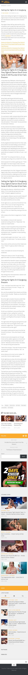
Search (2, 453)
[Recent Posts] (5, 596)
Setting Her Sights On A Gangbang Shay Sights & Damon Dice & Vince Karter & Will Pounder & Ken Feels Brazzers (13, 44)
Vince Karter (4, 407)
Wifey (8, 510)
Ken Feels (18, 405)
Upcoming (3, 510)
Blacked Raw (4, 553)
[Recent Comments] (22, 596)
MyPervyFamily (5, 575)
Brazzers (3, 5)
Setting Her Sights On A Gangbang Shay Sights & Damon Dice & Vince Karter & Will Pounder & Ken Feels (13, 49)
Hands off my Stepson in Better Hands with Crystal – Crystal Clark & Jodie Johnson (17, 603)
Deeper (3, 532)
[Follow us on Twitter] (23, 436)
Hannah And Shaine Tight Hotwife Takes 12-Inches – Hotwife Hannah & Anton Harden (17, 623)
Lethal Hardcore (16, 610)
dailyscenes (5, 13)
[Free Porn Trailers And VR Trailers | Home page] (7, 2)
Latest (9, 5)
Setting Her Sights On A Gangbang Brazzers (11, 53)
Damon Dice (12, 405)
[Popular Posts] (14, 596)
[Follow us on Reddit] (26, 436)
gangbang (8, 35)
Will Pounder (10, 407)
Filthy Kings (11, 600)
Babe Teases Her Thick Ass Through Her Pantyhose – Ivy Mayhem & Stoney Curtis (17, 613)
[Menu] (26, 2)
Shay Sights (23, 405)
